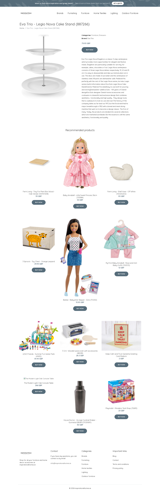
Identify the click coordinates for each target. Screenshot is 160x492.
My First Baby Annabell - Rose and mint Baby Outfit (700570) (121, 264)
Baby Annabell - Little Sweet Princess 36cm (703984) (80, 196)
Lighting (114, 13)
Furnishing (72, 13)
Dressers (102, 35)
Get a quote (118, 3)
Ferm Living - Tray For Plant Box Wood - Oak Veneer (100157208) (39, 192)
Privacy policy (118, 468)
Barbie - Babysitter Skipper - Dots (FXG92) (80, 300)
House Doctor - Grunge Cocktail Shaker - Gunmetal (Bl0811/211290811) (80, 421)
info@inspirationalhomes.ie (61, 463)
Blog (114, 456)
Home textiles (100, 13)
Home (22, 28)
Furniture (85, 13)
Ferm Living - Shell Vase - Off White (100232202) (121, 192)
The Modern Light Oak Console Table (38, 383)
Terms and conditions (121, 464)
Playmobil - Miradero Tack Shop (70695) (121, 408)
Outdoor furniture (130, 13)
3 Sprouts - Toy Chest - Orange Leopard (39, 261)
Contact (116, 460)
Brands (60, 13)
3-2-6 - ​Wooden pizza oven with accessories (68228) (80, 352)
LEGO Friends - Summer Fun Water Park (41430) (39, 355)
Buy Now (89, 50)
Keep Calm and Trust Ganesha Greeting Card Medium (121, 355)
